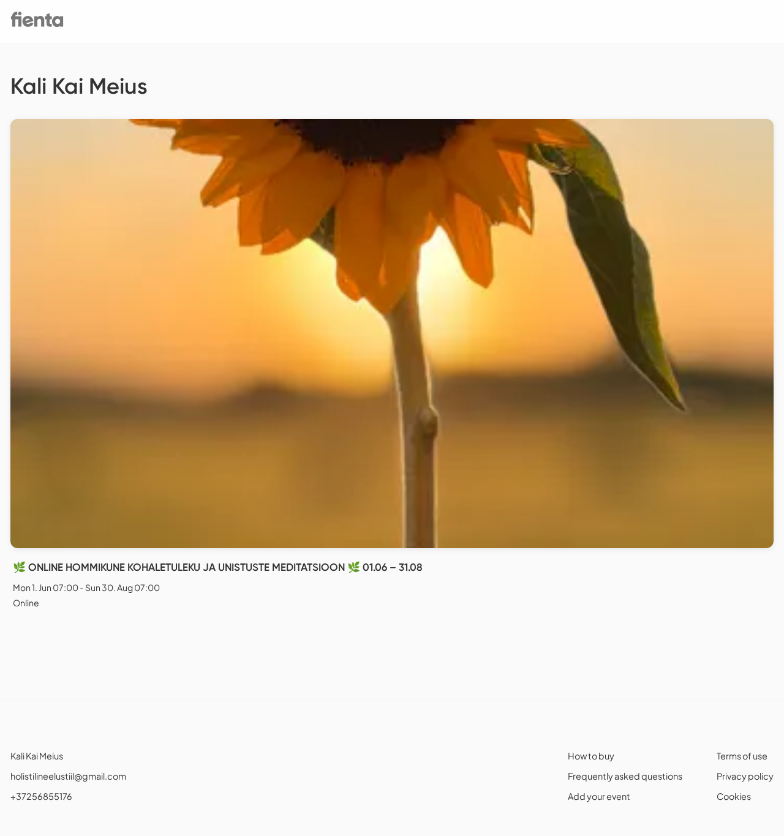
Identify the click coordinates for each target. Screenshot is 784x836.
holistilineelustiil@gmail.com (68, 775)
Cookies (734, 796)
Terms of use (742, 755)
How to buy (591, 755)
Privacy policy (745, 775)
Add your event (599, 796)
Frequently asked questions (625, 775)
